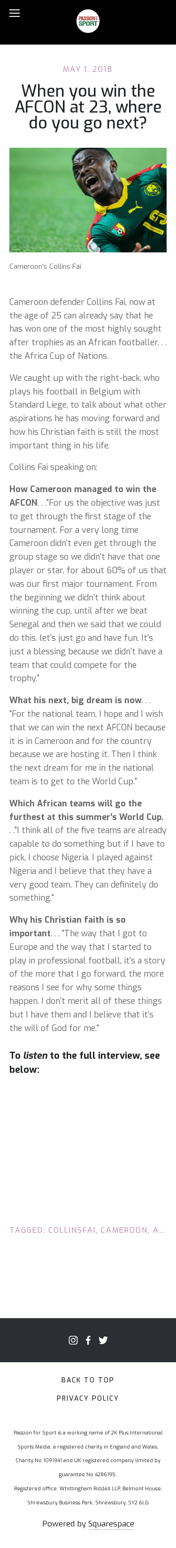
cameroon (124, 1230)
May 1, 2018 (88, 69)
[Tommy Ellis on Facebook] (88, 1340)
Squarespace (111, 1523)
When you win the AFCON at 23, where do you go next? (88, 107)
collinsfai (72, 1230)
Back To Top (88, 1380)
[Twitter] (103, 1340)
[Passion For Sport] (73, 1340)
